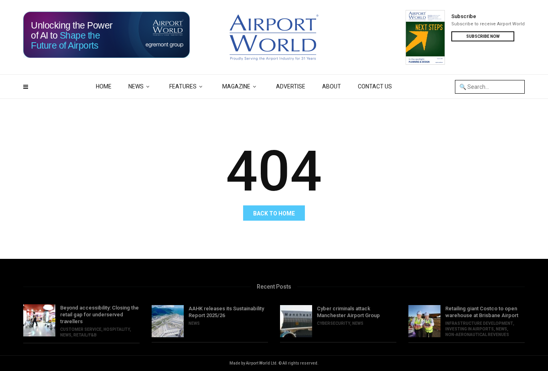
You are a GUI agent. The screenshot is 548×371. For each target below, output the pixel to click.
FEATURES (183, 86)
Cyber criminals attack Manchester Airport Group (348, 311)
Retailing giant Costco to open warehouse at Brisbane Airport (481, 311)
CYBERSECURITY (333, 323)
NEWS (136, 86)
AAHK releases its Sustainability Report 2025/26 (226, 311)
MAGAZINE (236, 86)
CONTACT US (375, 86)
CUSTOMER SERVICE (80, 329)
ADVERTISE (290, 86)
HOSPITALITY (117, 329)
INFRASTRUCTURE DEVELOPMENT (479, 323)
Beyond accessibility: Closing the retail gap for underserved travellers (99, 314)
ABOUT (331, 86)
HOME (104, 86)
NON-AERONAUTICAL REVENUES (477, 334)
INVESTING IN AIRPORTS (469, 329)
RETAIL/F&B (85, 335)
